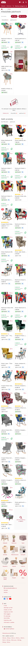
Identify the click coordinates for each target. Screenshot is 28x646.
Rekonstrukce (14, 554)
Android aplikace (9, 628)
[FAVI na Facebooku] (4, 599)
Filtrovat (23, 16)
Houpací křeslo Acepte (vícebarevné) (10, 224)
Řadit (15, 16)
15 (12, 209)
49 (12, 321)
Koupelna (5, 566)
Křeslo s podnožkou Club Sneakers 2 (11, 408)
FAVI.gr (4, 642)
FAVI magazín (7, 614)
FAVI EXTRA (7, 618)
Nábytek (3, 6)
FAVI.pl (9, 638)
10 (12, 348)
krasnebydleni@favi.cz (11, 588)
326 (11, 509)
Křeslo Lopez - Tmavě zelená (9, 335)
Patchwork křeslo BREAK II (8, 38)
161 (11, 237)
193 (25, 321)
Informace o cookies (9, 622)
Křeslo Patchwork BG (6, 252)
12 (12, 465)
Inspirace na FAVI (8, 611)
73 (25, 465)
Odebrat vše (6, 113)
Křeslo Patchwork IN (6, 140)
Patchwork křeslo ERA (7, 307)
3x (8, 522)
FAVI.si (8, 642)
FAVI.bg (19, 640)
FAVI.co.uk (14, 640)
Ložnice (23, 566)
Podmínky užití (7, 620)
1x (8, 222)
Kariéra (5, 592)
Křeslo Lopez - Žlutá (6, 363)
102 (25, 293)
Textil (23, 543)
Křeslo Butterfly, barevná (21, 140)
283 (25, 125)
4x (22, 138)
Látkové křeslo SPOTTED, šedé (9, 430)
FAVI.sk (4, 638)
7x (22, 406)
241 (25, 181)
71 (25, 209)
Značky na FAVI (8, 609)
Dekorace (9, 6)
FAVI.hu (18, 638)
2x (8, 333)
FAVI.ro (13, 638)
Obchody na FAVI (8, 607)
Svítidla (5, 554)
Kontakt (6, 590)
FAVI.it (4, 640)
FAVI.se (9, 640)
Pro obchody (7, 616)
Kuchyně (23, 554)
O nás (5, 605)
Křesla (9, 9)
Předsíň (14, 577)
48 (12, 181)
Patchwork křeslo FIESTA (8, 196)
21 (25, 393)
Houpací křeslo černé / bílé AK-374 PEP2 (12, 458)
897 (11, 125)
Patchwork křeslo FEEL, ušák (9, 168)
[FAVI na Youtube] (10, 599)
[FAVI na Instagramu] (7, 599)
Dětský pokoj (5, 578)
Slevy (23, 577)
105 (11, 293)
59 (12, 23)
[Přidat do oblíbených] (12, 371)
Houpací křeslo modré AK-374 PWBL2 (11, 385)
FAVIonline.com (6, 633)
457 (11, 153)
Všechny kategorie (20, 6)
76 (25, 265)
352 (25, 153)
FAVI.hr (23, 638)
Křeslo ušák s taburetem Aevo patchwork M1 (13, 524)
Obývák (14, 566)
